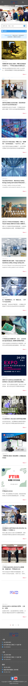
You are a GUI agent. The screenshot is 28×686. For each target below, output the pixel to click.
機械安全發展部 (17, 36)
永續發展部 (9, 36)
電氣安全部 (15, 35)
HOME (14, 2)
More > (24, 74)
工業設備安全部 (7, 35)
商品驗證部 (21, 35)
